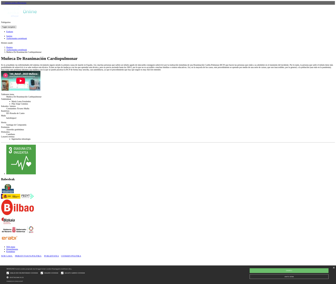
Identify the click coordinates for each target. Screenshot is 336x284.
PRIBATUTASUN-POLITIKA (28, 256)
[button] (46, 277)
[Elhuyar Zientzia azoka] (20, 18)
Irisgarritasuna (12, 249)
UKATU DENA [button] (289, 277)
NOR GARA (7, 256)
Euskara (9, 31)
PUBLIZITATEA (51, 256)
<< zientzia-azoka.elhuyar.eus (14, 3)
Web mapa (10, 247)
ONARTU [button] (289, 271)
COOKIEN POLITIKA (71, 256)
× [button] (334, 268)
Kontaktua (10, 251)
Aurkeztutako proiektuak (16, 38)
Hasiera (9, 47)
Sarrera (9, 36)
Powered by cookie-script (15, 281)
